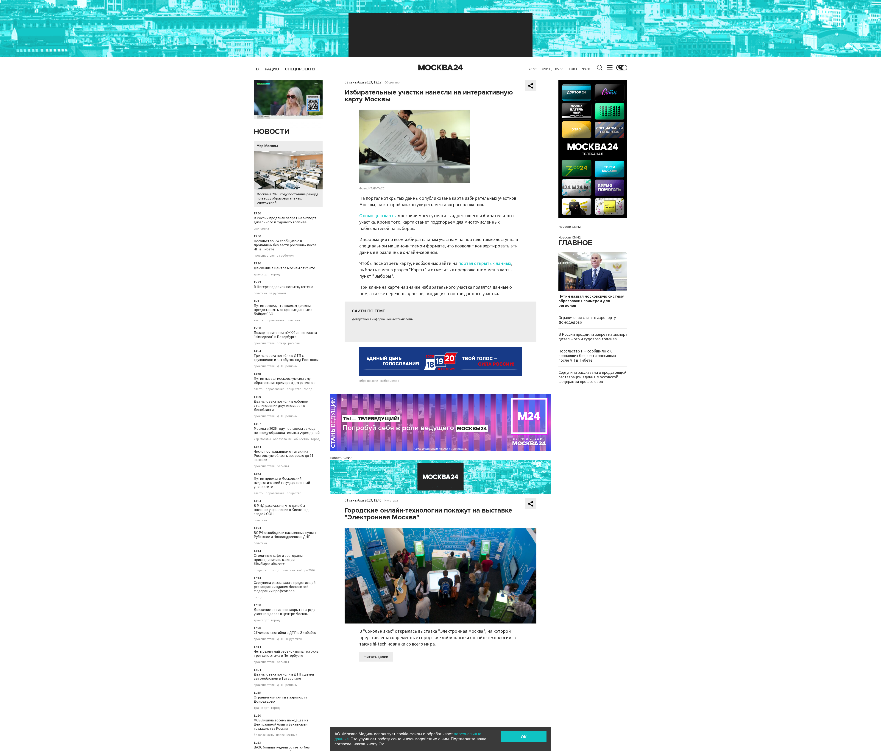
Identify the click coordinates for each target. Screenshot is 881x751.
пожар (281, 343)
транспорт (261, 274)
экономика (261, 228)
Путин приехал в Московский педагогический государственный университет (282, 482)
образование (275, 320)
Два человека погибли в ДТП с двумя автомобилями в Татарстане (284, 676)
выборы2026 (306, 570)
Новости (272, 131)
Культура (391, 500)
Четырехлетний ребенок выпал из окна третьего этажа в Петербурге (286, 653)
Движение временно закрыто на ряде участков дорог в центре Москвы (284, 611)
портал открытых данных (484, 263)
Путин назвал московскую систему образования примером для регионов (284, 380)
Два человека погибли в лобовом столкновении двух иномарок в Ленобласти (281, 405)
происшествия (264, 255)
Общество (392, 82)
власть (258, 320)
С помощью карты (378, 216)
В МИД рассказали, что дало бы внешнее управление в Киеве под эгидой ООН (281, 509)
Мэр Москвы (267, 146)
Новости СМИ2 (341, 458)
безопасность (264, 735)
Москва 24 (440, 67)
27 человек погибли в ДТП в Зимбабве (285, 632)
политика (260, 293)
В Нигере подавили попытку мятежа (283, 286)
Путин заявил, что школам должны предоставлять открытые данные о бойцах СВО (283, 309)
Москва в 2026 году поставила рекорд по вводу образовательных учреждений (287, 198)
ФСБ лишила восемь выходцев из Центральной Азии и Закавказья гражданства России (281, 724)
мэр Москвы (262, 439)
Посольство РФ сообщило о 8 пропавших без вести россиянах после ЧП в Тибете (285, 245)
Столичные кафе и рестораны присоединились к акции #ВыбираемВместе (278, 559)
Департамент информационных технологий (382, 319)
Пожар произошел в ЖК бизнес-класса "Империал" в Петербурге (285, 334)
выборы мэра (389, 380)
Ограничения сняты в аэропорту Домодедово (280, 699)
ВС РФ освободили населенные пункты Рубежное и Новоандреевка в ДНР (285, 534)
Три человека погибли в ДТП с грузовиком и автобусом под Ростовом (286, 357)
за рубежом (285, 255)
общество (294, 389)
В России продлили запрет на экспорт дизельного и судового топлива (285, 220)
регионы (294, 343)
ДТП (280, 366)
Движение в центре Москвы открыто (284, 268)
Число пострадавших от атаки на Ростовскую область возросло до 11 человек (283, 455)
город (275, 274)
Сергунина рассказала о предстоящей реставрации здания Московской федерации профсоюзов (284, 586)
